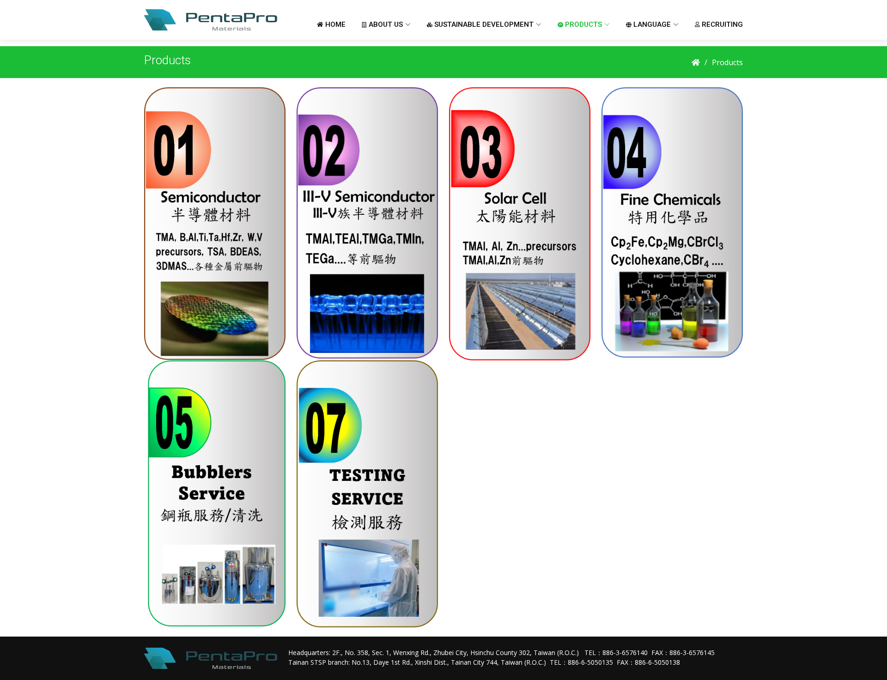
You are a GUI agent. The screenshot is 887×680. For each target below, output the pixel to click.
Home (334, 24)
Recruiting (721, 24)
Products (727, 62)
